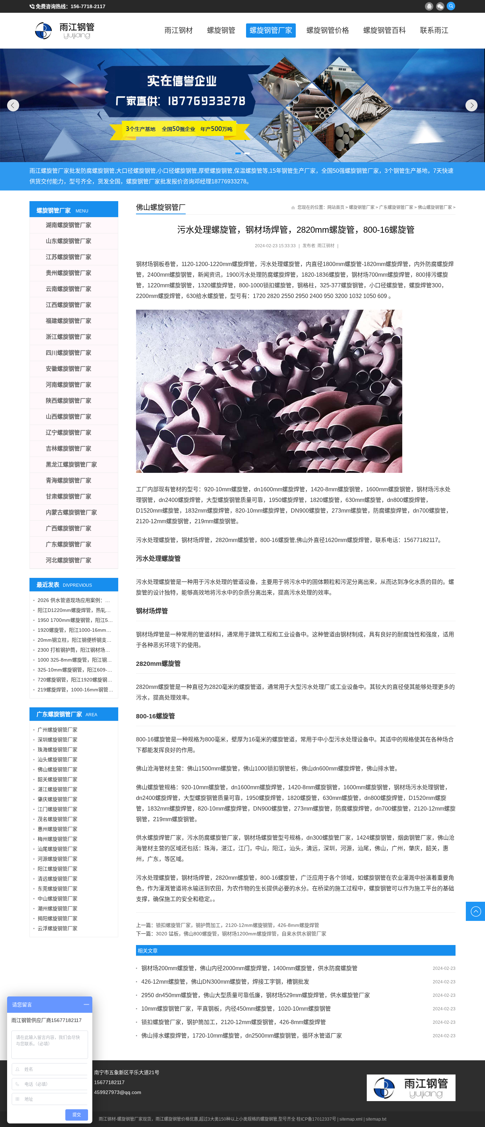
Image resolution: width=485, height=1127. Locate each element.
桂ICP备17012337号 (316, 1119)
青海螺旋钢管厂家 (68, 480)
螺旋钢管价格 (327, 30)
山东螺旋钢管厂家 (68, 241)
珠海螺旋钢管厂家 (57, 749)
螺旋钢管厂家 (271, 30)
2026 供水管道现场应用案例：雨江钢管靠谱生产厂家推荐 (101, 600)
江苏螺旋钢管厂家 (68, 257)
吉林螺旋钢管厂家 (68, 449)
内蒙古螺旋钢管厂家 (71, 512)
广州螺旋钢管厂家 (57, 730)
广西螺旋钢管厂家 (68, 528)
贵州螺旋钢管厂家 (68, 273)
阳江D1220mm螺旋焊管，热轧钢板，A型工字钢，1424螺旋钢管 (109, 610)
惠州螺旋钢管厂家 (57, 829)
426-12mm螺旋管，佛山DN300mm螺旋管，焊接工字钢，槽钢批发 (225, 982)
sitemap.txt (376, 1119)
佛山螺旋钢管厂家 (435, 207)
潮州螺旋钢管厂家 (57, 908)
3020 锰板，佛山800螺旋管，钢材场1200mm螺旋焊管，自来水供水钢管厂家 (241, 934)
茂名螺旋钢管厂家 (57, 819)
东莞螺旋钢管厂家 (57, 888)
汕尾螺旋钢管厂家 (57, 849)
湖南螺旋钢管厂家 (68, 225)
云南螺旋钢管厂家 (68, 289)
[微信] (440, 6)
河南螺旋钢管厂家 (68, 385)
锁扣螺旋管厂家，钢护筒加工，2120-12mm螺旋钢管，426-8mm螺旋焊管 (237, 925)
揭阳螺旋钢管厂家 (57, 918)
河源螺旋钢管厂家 (57, 859)
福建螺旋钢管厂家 (68, 321)
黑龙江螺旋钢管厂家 (71, 465)
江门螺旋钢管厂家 (57, 809)
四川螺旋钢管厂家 (68, 353)
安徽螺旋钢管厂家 (68, 369)
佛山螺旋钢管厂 (161, 207)
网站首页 (335, 207)
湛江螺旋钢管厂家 (57, 789)
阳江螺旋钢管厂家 (57, 869)
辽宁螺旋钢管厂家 (68, 433)
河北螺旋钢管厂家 (68, 560)
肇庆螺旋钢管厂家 (57, 799)
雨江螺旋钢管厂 (64, 30)
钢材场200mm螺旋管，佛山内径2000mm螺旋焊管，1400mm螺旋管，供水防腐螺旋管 (249, 968)
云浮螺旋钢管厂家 (57, 928)
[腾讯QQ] (429, 6)
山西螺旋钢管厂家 (68, 417)
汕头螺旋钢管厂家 (57, 759)
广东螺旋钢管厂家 (396, 207)
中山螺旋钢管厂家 (57, 898)
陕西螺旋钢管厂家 (68, 401)
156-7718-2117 (88, 6)
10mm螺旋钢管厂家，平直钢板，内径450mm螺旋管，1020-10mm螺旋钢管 (236, 1009)
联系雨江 (434, 30)
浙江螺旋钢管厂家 (68, 337)
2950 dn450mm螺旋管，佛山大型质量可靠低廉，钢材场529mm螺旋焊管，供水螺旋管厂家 (255, 995)
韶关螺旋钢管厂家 (57, 779)
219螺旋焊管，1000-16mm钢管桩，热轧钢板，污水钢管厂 (103, 689)
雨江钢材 (178, 30)
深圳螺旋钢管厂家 (57, 739)
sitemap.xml (351, 1119)
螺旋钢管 (221, 30)
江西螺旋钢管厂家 (68, 305)
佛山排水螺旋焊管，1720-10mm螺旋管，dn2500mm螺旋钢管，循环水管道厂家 (241, 1036)
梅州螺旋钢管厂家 (57, 839)
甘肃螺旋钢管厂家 (68, 496)
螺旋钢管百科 (384, 30)
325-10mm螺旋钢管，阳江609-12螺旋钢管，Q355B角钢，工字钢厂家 (115, 670)
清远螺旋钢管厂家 (57, 879)
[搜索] (451, 6)
